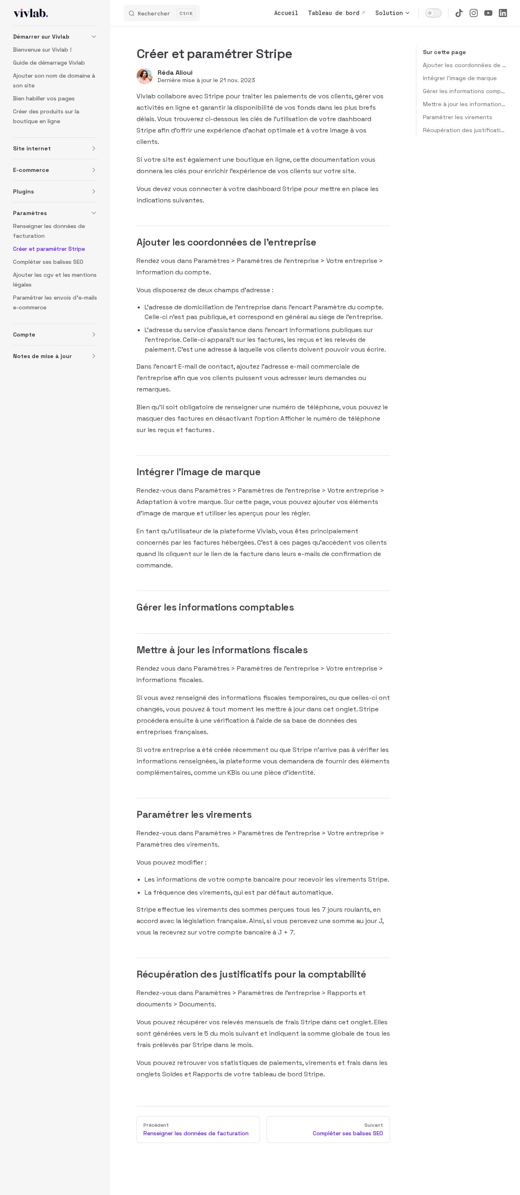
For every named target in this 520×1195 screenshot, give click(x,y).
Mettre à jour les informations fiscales (465, 104)
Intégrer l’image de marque (460, 78)
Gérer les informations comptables (465, 91)
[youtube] (488, 13)
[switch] (433, 13)
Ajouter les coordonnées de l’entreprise (465, 65)
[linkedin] (503, 13)
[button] (55, 36)
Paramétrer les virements (457, 117)
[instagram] (473, 13)
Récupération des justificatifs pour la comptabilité (465, 130)
